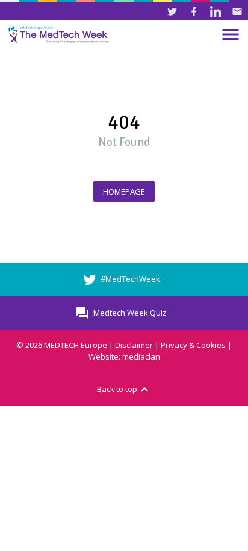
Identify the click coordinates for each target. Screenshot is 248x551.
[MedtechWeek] (60, 35)
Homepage (124, 191)
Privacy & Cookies (193, 345)
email (237, 11)
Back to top (124, 389)
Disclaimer (134, 345)
